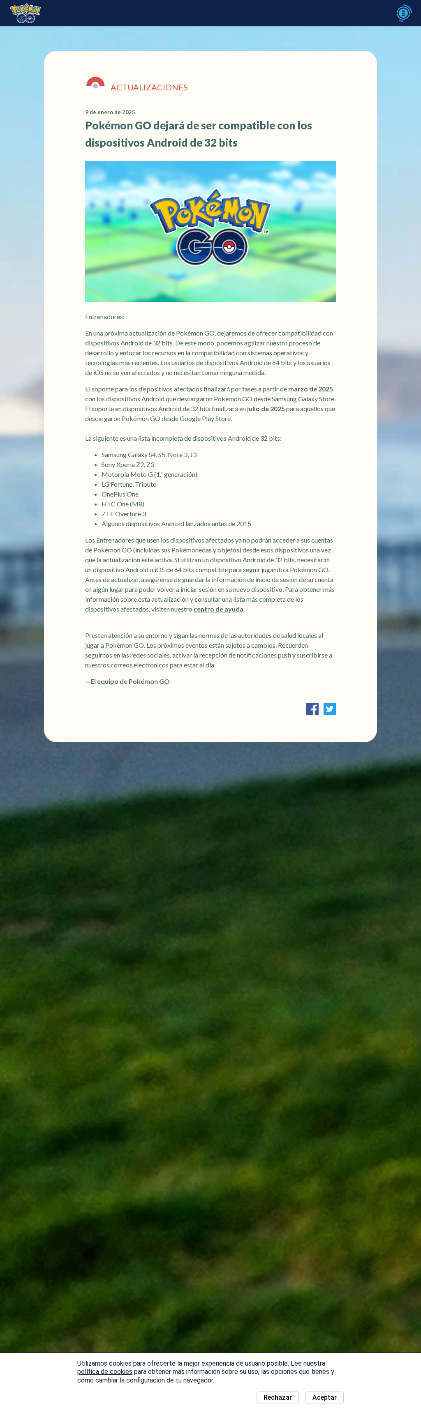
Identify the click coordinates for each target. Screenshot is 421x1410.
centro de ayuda (218, 609)
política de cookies (104, 1371)
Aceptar (324, 1397)
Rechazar (278, 1397)
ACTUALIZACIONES (149, 87)
